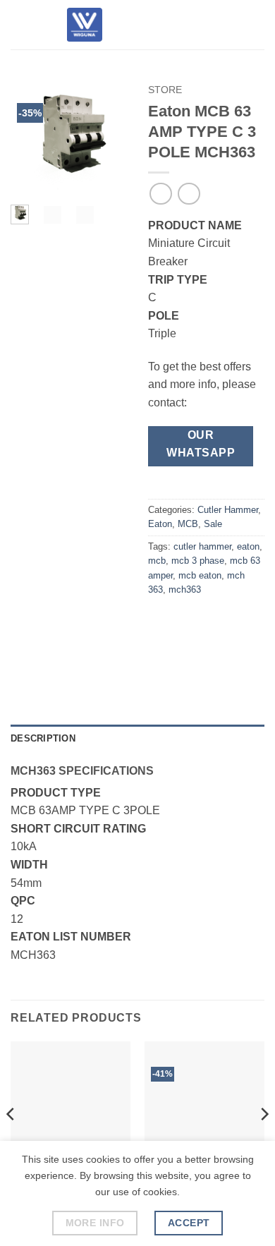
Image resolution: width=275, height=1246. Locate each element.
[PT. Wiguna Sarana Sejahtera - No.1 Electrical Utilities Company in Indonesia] (84, 25)
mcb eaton (199, 575)
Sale (213, 524)
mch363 (185, 589)
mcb (157, 560)
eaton (248, 546)
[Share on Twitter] (212, 622)
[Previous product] (189, 194)
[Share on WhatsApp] (161, 622)
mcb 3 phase (197, 560)
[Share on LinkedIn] (186, 654)
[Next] (107, 138)
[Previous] (30, 138)
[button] (19, 24)
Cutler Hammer (227, 509)
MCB (188, 524)
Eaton (160, 524)
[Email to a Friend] (237, 622)
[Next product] (160, 194)
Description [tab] (43, 738)
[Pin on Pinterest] (161, 654)
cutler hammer (202, 546)
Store (165, 90)
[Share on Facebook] (186, 622)
